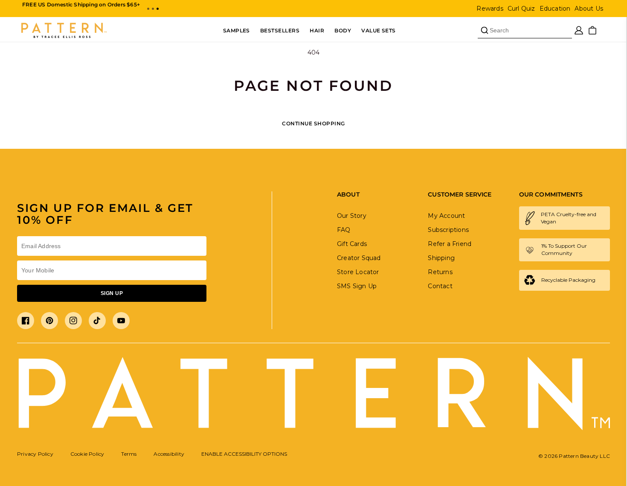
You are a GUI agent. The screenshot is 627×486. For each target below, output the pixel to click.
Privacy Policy (35, 454)
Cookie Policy (87, 454)
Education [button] (555, 8)
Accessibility (169, 454)
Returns (440, 272)
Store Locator (358, 272)
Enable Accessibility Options (244, 454)
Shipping (441, 258)
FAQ (344, 230)
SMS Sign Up (357, 286)
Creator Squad (359, 258)
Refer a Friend (449, 244)
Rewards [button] (489, 8)
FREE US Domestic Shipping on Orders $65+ (81, 4)
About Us (589, 8)
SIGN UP (112, 293)
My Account (446, 216)
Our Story (351, 216)
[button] (148, 8)
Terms (128, 454)
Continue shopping (313, 123)
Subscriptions (448, 230)
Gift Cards (352, 244)
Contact (440, 286)
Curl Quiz (521, 8)
